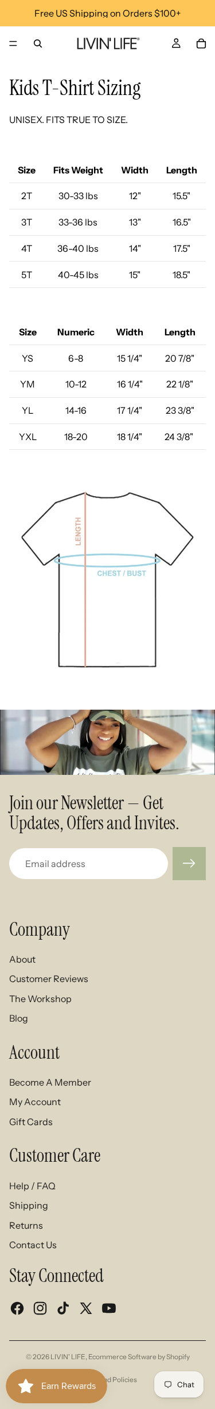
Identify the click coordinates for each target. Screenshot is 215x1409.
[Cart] (201, 43)
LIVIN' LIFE (67, 1356)
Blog (18, 1018)
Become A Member (50, 1082)
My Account (35, 1101)
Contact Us (33, 1244)
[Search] (37, 43)
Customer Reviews (48, 978)
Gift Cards (31, 1121)
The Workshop (40, 998)
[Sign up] (189, 863)
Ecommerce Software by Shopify (139, 1356)
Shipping (28, 1205)
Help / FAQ (32, 1186)
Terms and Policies (107, 1379)
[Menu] (13, 43)
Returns (26, 1225)
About (22, 959)
